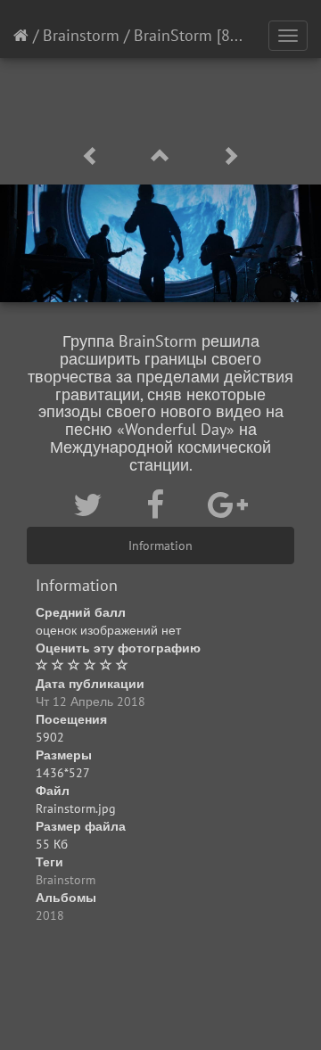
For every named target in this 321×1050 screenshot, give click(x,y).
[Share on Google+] (228, 504)
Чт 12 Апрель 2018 (90, 701)
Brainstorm (81, 35)
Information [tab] (160, 545)
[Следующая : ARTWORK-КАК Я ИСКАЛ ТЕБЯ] (230, 156)
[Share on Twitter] (91, 504)
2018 (50, 915)
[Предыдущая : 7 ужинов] (93, 156)
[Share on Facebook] (159, 504)
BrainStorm (173, 35)
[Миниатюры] (163, 156)
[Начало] (21, 35)
